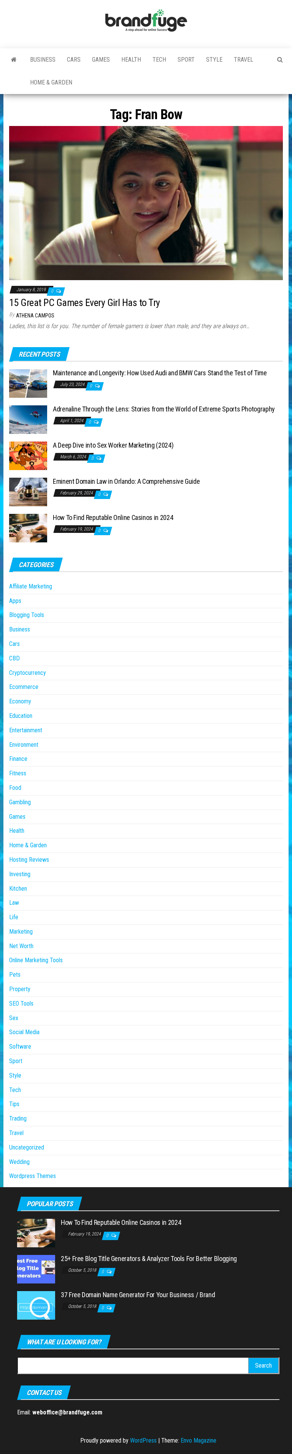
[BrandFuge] (13, 59)
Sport (186, 59)
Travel (243, 59)
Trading (18, 1118)
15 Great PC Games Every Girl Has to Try (84, 302)
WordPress (143, 1440)
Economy (20, 701)
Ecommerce (23, 686)
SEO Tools (21, 1003)
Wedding (19, 1161)
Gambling (20, 802)
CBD (14, 658)
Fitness (17, 773)
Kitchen (18, 888)
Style (214, 59)
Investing (19, 874)
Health (131, 59)
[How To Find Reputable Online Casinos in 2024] (28, 527)
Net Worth (21, 946)
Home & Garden (51, 82)
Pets (15, 974)
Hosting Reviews (29, 859)
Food (15, 787)
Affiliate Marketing (30, 586)
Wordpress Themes (32, 1176)
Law (14, 902)
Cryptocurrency (27, 672)
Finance (18, 758)
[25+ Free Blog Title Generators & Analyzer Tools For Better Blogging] (36, 1268)
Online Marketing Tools (36, 960)
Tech (159, 59)
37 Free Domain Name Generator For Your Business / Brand (138, 1295)
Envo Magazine (198, 1440)
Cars (74, 59)
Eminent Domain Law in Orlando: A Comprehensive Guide (126, 481)
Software (20, 1046)
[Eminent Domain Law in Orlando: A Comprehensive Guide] (28, 491)
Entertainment (25, 730)
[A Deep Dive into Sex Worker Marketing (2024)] (28, 455)
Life (13, 917)
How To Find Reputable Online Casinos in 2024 (113, 517)
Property (19, 989)
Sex (13, 1018)
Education (20, 715)
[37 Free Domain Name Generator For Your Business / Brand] (36, 1305)
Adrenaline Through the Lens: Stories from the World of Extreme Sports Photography (164, 409)
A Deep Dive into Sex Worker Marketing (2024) (113, 445)
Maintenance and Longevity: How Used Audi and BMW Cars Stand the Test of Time (160, 373)
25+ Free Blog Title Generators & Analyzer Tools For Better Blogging (149, 1259)
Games (101, 59)
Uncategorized (26, 1147)
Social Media (24, 1032)
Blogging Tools (26, 615)
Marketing (21, 931)
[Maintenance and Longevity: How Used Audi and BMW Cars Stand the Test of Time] (28, 383)
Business (43, 59)
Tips (14, 1104)
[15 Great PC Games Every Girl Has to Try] (146, 202)
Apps (15, 600)
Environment (23, 744)
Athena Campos (35, 315)
